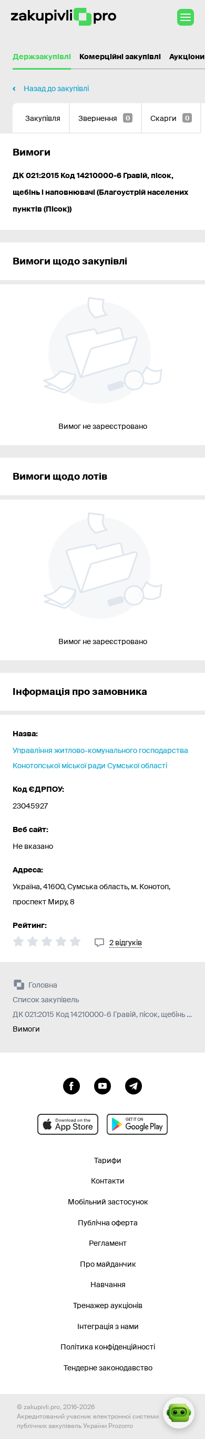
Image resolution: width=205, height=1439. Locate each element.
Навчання (108, 1284)
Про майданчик (108, 1264)
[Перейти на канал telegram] (133, 1085)
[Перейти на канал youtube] (102, 1085)
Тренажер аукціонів (107, 1305)
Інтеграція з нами (108, 1326)
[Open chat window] (178, 1413)
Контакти (108, 1181)
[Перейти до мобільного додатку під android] (137, 1124)
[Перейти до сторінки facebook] (71, 1085)
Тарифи (107, 1160)
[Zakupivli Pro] (63, 17)
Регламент (108, 1243)
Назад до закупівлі (56, 88)
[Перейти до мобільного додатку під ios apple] (67, 1124)
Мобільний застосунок (108, 1201)
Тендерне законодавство (108, 1367)
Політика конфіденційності (107, 1347)
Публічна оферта (108, 1222)
